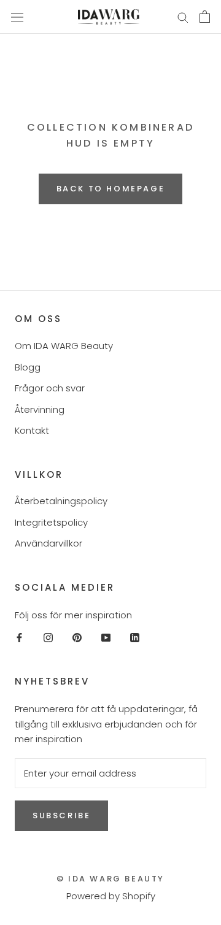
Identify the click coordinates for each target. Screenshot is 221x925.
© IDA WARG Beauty (110, 879)
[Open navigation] (17, 16)
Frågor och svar (50, 388)
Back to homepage (110, 188)
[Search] (182, 17)
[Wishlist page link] (153, 16)
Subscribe (61, 815)
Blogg (28, 367)
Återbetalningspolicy (61, 500)
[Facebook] (19, 637)
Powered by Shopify (110, 895)
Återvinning (39, 409)
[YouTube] (105, 637)
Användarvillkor (48, 543)
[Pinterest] (77, 637)
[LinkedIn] (134, 637)
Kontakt (32, 430)
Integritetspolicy (51, 522)
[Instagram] (48, 637)
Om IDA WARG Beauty (64, 345)
